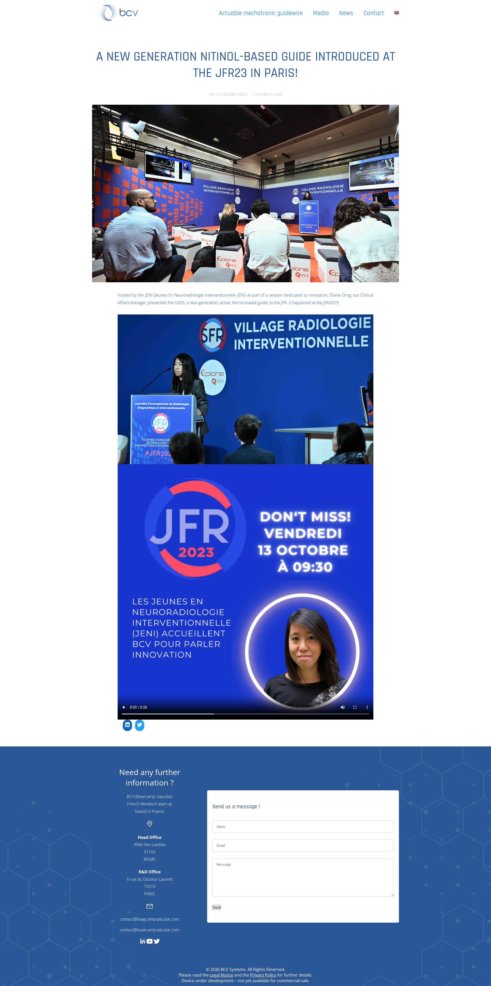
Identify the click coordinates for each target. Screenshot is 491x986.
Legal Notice (221, 975)
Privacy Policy (263, 975)
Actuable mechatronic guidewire (261, 13)
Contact (373, 13)
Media (321, 13)
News (346, 13)
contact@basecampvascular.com (149, 919)
